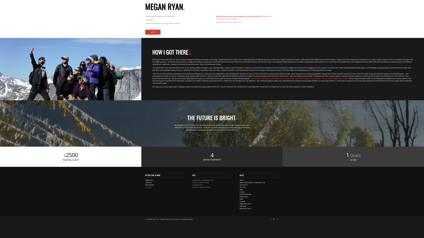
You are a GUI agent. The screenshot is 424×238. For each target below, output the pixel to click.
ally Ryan (149, 182)
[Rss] (277, 219)
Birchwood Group (187, 219)
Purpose (242, 201)
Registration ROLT (245, 204)
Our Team (243, 187)
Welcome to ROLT (245, 208)
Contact (242, 192)
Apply (241, 190)
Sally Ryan (243, 206)
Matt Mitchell (149, 185)
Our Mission (244, 185)
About (242, 180)
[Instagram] (273, 219)
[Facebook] (270, 219)
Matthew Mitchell (245, 194)
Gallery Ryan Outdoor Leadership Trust (252, 182)
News (241, 199)
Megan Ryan (149, 180)
